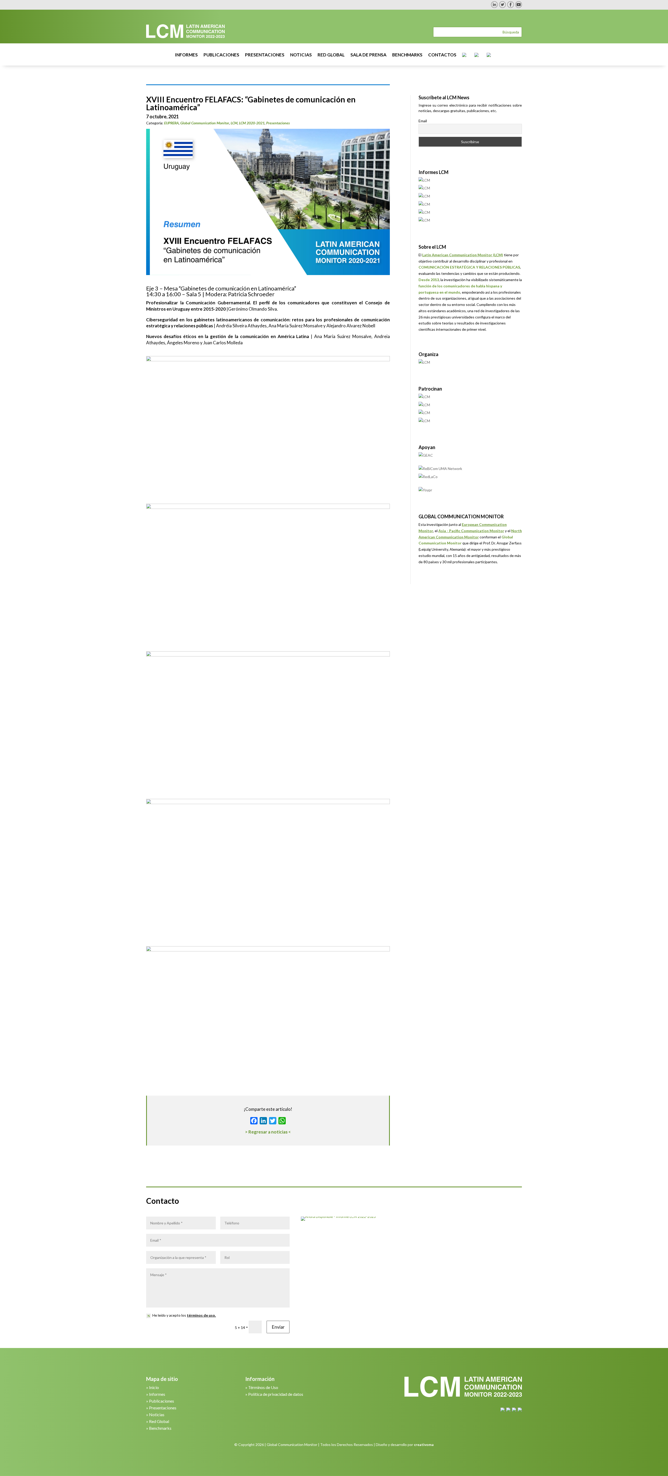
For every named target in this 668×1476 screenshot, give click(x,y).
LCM (234, 123)
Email (423, 121)
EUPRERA (171, 123)
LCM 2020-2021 (252, 123)
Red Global (159, 1421)
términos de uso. (201, 1315)
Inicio (154, 1387)
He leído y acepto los (184, 1315)
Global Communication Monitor (204, 123)
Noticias (156, 1414)
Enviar (278, 1327)
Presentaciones (278, 123)
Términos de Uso (263, 1387)
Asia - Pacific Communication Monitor (471, 530)
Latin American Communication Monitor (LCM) (462, 255)
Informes (157, 1394)
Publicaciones (161, 1400)
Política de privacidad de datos (275, 1394)
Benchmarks (160, 1428)
